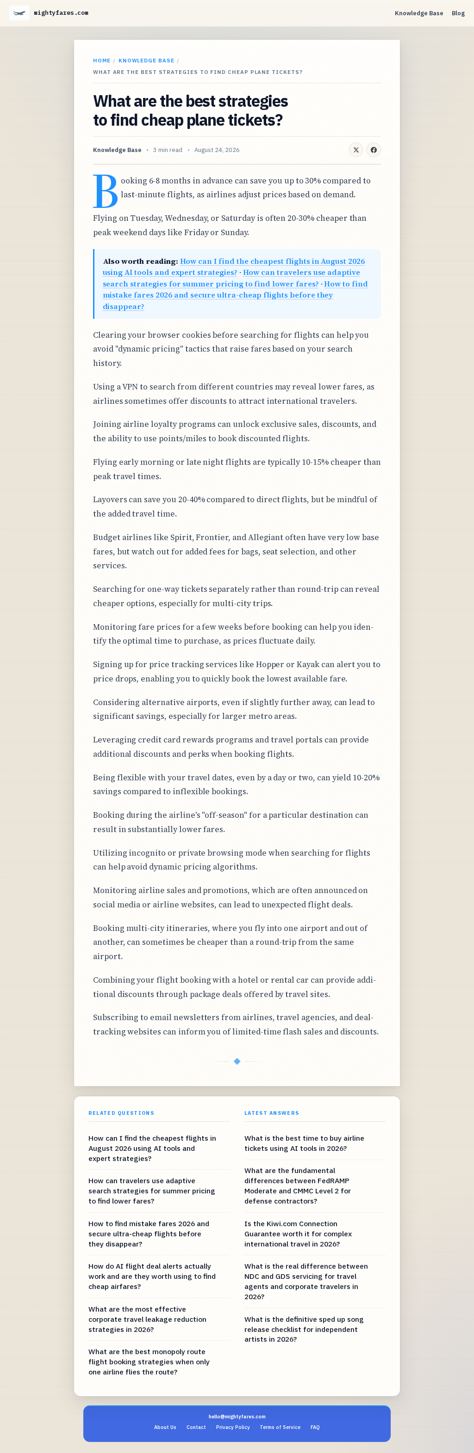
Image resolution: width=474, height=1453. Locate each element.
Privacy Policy (233, 1427)
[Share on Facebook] (373, 149)
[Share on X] (356, 149)
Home (102, 60)
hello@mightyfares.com (237, 1416)
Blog (458, 13)
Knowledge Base (419, 13)
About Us (165, 1427)
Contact (196, 1427)
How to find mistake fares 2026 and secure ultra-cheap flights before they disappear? (235, 295)
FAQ (315, 1427)
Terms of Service (280, 1427)
